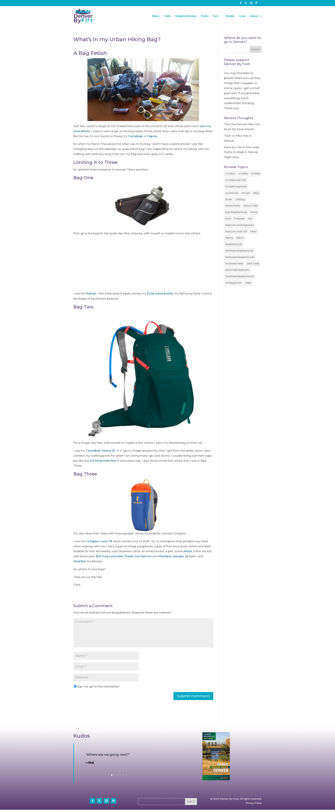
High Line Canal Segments (239, 225)
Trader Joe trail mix (138, 556)
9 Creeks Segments (236, 186)
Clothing (240, 199)
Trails (167, 16)
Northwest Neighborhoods (239, 257)
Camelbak (135, 136)
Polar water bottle (160, 293)
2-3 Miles (230, 173)
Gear (242, 16)
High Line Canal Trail (236, 231)
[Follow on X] (99, 801)
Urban (248, 282)
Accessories (231, 193)
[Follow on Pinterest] (113, 801)
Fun (215, 16)
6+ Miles (255, 173)
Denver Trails (250, 205)
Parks (205, 16)
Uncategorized (233, 282)
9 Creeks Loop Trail (235, 180)
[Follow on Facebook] (92, 801)
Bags (256, 193)
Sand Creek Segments (237, 270)
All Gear (246, 193)
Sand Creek (253, 263)
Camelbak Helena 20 (101, 450)
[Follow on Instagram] (106, 801)
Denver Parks (232, 205)
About (254, 16)
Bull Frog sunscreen (109, 556)
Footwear (239, 218)
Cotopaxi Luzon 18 (99, 541)
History (229, 237)
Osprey (152, 136)
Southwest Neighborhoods (239, 276)
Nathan (91, 293)
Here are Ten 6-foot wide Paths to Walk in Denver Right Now (241, 152)
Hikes (155, 16)
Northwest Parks (234, 263)
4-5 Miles (243, 173)
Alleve (187, 551)
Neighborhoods (185, 16)
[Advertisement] (143, 265)
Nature (240, 237)
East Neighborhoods (236, 212)
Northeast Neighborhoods (239, 250)
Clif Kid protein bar (102, 460)
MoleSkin (80, 561)
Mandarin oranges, (171, 556)
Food (228, 218)
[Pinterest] (256, 4)
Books (230, 16)
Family (254, 212)
